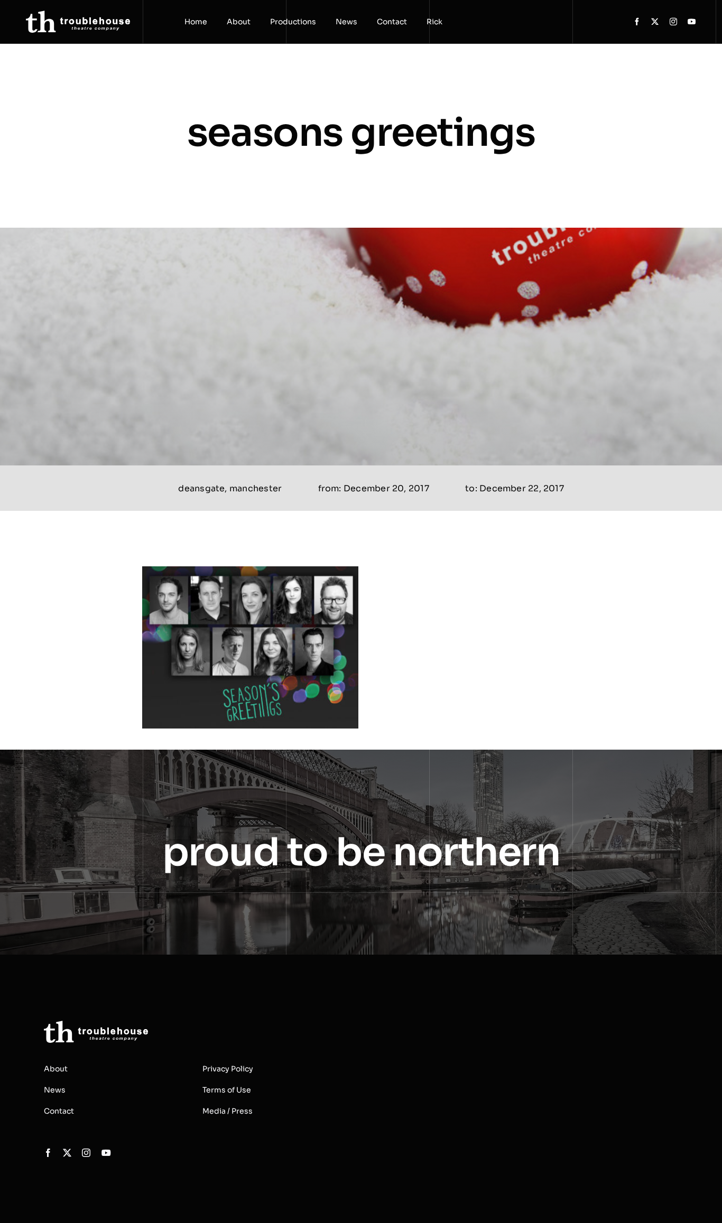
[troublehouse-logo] (78, 15)
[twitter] (655, 21)
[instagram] (673, 21)
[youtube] (692, 21)
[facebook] (637, 21)
